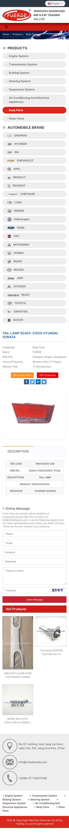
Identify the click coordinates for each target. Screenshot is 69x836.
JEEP (20, 278)
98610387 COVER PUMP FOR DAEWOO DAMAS (18, 675)
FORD (20, 227)
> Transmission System (43, 795)
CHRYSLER (27, 194)
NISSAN (19, 210)
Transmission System (23, 64)
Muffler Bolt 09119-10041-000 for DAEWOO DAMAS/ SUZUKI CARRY (17, 720)
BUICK (18, 261)
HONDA (19, 253)
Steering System (20, 81)
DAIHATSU (21, 311)
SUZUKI (18, 319)
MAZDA (19, 269)
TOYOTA (20, 303)
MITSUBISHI (21, 244)
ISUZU (25, 294)
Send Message (34, 599)
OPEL (16, 169)
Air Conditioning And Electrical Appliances (29, 99)
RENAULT (19, 177)
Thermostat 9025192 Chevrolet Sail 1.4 (51, 652)
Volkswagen (22, 219)
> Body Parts (41, 807)
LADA (18, 202)
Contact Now (23, 375)
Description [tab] (18, 451)
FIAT (17, 236)
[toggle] (6, 27)
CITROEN (19, 286)
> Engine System (12, 795)
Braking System (19, 72)
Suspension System (22, 89)
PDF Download (48, 375)
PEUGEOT (19, 185)
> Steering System (39, 799)
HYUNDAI (20, 143)
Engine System (18, 56)
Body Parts (16, 110)
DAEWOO (20, 135)
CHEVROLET (25, 160)
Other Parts (16, 118)
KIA (16, 152)
